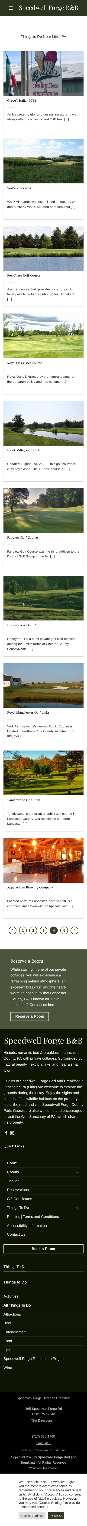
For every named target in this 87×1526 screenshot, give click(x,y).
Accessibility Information (27, 1225)
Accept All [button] (56, 1515)
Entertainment (14, 1332)
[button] (11, 8)
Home (12, 1163)
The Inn (13, 1181)
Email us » (43, 1443)
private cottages (43, 1058)
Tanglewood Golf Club (23, 800)
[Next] (74, 930)
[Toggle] (77, 1172)
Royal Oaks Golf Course (24, 363)
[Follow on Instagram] (12, 1133)
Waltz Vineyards (19, 188)
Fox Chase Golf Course (23, 275)
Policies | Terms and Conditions (33, 1217)
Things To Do (18, 1208)
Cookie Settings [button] (32, 1515)
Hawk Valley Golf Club (23, 450)
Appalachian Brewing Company (30, 887)
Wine (7, 1368)
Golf (6, 1350)
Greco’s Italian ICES (21, 101)
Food (7, 1341)
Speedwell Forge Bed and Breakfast (50, 1081)
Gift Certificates (19, 1199)
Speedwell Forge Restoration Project (33, 1359)
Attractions (12, 1314)
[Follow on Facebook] (6, 1133)
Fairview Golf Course (22, 538)
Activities (10, 1296)
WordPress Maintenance (43, 1468)
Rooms (13, 1172)
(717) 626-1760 (43, 1436)
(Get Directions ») (44, 1420)
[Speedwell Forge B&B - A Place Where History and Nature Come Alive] (48, 8)
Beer (7, 1323)
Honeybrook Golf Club (23, 625)
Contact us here (42, 1005)
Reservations (18, 1190)
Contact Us (16, 1234)
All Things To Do (17, 1305)
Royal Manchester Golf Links (28, 712)
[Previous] (12, 930)
